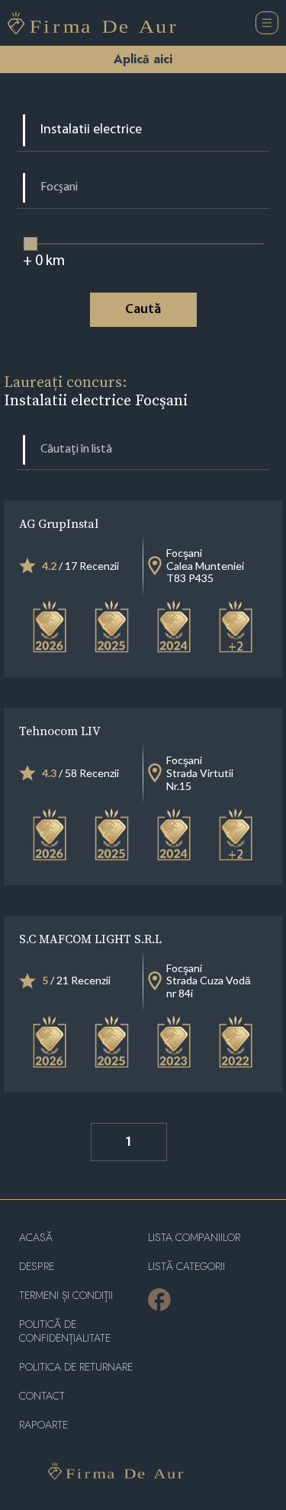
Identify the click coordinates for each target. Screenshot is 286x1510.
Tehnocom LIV (60, 730)
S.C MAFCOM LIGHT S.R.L (90, 938)
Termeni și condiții (66, 1295)
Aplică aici (143, 59)
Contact (42, 1396)
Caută (143, 310)
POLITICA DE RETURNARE (76, 1367)
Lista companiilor (194, 1237)
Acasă (36, 1237)
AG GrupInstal (58, 523)
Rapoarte (43, 1425)
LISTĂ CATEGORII (186, 1266)
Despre (36, 1266)
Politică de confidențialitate (65, 1331)
